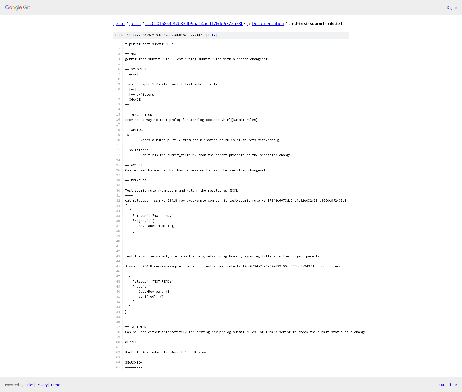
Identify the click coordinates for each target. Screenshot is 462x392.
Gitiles (29, 384)
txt (442, 384)
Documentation (268, 23)
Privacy (42, 384)
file (212, 35)
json (453, 384)
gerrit (119, 23)
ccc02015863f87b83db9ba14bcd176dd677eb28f (194, 23)
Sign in (452, 7)
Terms (56, 384)
